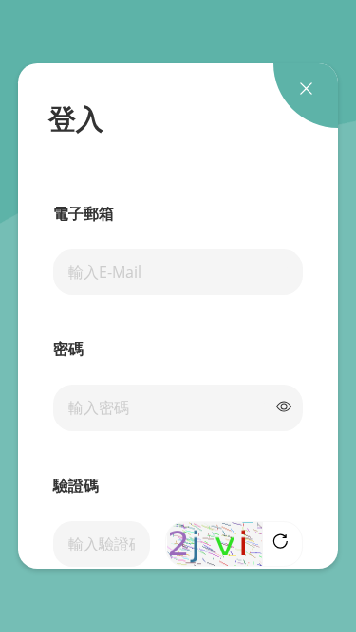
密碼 (68, 350)
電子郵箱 (83, 215)
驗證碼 (76, 487)
